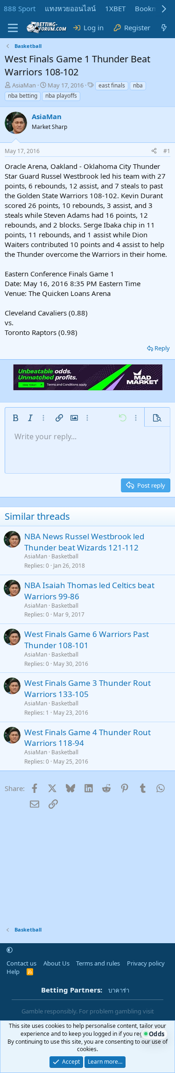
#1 (166, 151)
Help (13, 971)
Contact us (21, 963)
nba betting (22, 96)
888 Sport (19, 8)
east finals (111, 85)
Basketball (64, 556)
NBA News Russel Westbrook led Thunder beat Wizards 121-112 (84, 542)
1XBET (115, 8)
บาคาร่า (118, 990)
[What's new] (164, 27)
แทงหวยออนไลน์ (70, 8)
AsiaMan (24, 85)
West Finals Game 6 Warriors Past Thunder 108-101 (86, 640)
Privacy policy (146, 963)
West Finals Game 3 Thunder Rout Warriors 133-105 (87, 688)
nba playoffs (61, 96)
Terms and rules (98, 963)
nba (138, 85)
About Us (56, 963)
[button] (15, 417)
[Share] (154, 151)
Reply (162, 348)
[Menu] (13, 28)
